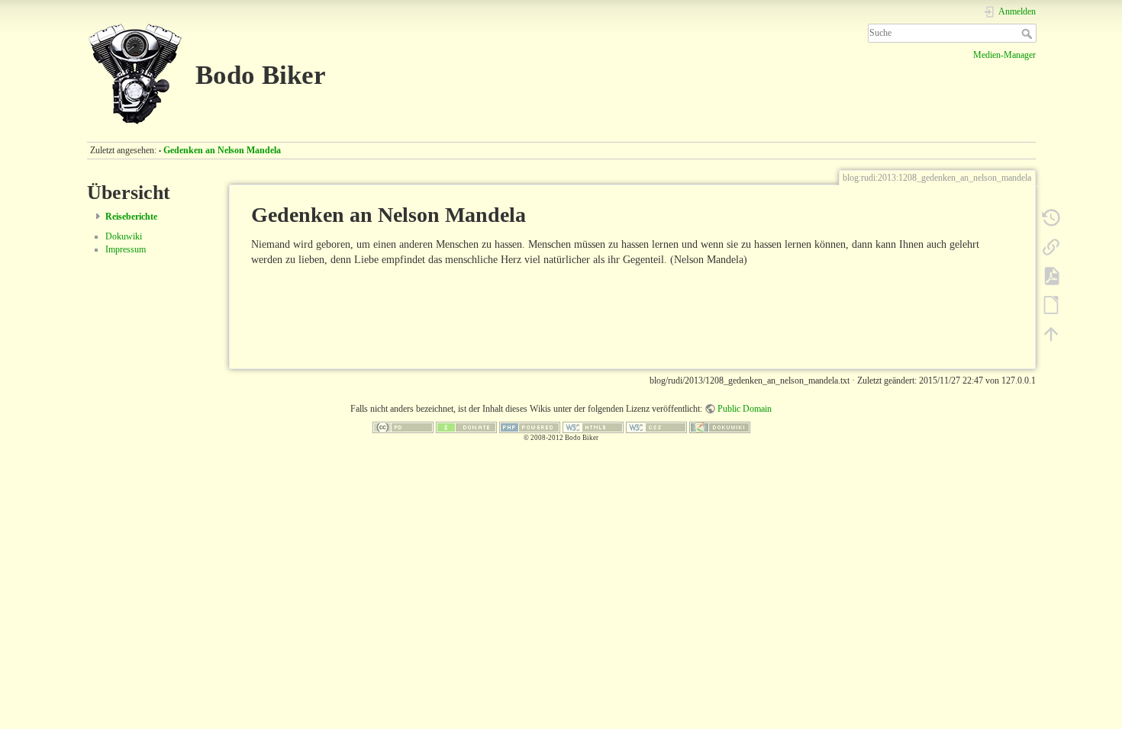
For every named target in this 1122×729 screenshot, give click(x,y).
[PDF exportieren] (1051, 275)
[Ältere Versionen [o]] (1051, 217)
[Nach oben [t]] (1051, 333)
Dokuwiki (123, 236)
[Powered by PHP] (529, 426)
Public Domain (744, 408)
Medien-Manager (1004, 55)
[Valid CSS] (656, 426)
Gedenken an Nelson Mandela (222, 150)
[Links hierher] (1051, 246)
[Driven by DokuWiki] (719, 426)
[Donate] (466, 426)
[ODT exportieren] (1051, 304)
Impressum (125, 249)
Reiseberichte (131, 216)
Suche (1028, 33)
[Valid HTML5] (593, 426)
